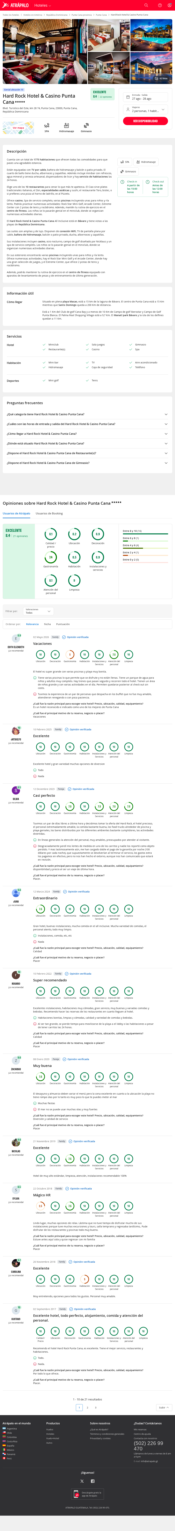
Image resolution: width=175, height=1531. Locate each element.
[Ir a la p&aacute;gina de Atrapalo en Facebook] (93, 1482)
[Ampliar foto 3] (109, 68)
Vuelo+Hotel (52, 1438)
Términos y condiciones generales (107, 1433)
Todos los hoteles (11, 14)
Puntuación (63, 624)
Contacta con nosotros (145, 1438)
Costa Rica (12, 1441)
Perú (9, 1458)
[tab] (16, 513)
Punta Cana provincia (82, 14)
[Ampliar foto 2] (151, 35)
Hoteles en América (32, 14)
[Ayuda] (160, 5)
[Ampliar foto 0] (45, 51)
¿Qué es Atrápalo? (99, 1429)
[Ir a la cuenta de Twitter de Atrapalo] (82, 1482)
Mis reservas (140, 1429)
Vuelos (49, 1429)
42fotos (163, 78)
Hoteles (50, 1433)
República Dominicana (57, 14)
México (10, 1449)
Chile (9, 1432)
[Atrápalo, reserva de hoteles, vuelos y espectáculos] (15, 5)
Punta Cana (101, 14)
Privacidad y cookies (100, 1438)
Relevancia (32, 624)
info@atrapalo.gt (149, 1461)
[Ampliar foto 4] (151, 68)
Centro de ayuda (142, 1433)
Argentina (12, 1428)
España (10, 1445)
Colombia (12, 1437)
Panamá (11, 1454)
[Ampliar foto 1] (109, 35)
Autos (49, 1442)
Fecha (47, 624)
